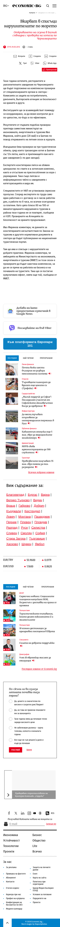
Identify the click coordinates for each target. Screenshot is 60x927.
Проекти (8, 851)
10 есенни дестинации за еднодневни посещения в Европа (37, 630)
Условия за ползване (42, 894)
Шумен (26, 544)
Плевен (25, 522)
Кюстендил (32, 511)
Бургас (32, 494)
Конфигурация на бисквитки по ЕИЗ (14, 903)
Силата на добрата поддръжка (36, 643)
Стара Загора (16, 538)
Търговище (37, 538)
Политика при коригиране (39, 882)
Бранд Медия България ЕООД (43, 889)
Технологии (11, 845)
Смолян (26, 533)
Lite (34, 845)
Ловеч (10, 516)
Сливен (11, 533)
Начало (32, 12)
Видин (37, 500)
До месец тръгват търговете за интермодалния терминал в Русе (38, 419)
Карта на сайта (39, 877)
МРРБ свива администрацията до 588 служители (36, 449)
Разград (12, 527)
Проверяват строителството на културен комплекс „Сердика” (31, 794)
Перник (11, 522)
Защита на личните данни (41, 868)
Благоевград (15, 494)
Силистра (38, 527)
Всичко (37, 851)
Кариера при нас (13, 894)
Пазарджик (42, 516)
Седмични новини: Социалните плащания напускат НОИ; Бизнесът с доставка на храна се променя (37, 601)
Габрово (24, 505)
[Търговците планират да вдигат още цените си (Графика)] (12, 384)
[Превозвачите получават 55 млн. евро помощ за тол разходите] (12, 463)
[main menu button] (54, 5)
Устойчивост (11, 840)
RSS (52, 813)
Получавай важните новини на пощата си (30, 819)
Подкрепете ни (39, 898)
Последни (12, 358)
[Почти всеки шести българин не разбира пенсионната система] (12, 369)
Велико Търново (18, 500)
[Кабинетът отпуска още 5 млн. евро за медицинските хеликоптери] (12, 433)
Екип (35, 873)
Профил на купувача (15, 898)
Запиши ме (51, 824)
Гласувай (15, 750)
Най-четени (28, 358)
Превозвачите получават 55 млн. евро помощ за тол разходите (37, 464)
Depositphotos (41, 924)
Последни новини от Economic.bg (39, 669)
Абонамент (11, 877)
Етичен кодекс (12, 888)
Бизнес (37, 834)
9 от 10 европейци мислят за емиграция (35, 659)
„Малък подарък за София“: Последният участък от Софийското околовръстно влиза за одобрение (37, 401)
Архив (29, 750)
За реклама (11, 867)
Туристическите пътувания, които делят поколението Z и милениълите (36, 616)
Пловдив (40, 522)
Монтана (24, 516)
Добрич (39, 505)
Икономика (10, 834)
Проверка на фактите (16, 873)
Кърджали (13, 511)
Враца (10, 505)
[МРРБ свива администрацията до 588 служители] (12, 448)
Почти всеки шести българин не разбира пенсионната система (35, 370)
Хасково (12, 544)
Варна (45, 494)
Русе (24, 527)
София (40, 533)
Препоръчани (46, 358)
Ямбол (39, 544)
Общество (39, 840)
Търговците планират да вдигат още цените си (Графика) (36, 385)
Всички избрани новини (41, 472)
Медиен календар (14, 908)
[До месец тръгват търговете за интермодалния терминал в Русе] (12, 416)
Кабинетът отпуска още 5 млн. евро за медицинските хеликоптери (37, 434)
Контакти (10, 881)
